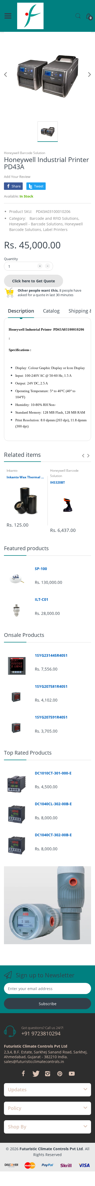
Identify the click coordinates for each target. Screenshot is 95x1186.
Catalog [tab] (51, 311)
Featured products (26, 548)
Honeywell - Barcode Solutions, (36, 223)
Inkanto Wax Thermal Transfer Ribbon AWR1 (26, 477)
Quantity (11, 258)
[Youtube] (72, 1073)
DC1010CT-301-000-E (53, 773)
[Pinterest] (60, 1073)
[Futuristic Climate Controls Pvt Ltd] (30, 16)
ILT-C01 (41, 599)
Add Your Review (17, 176)
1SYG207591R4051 (51, 717)
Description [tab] (21, 311)
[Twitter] (35, 1073)
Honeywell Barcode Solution (24, 153)
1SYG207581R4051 (51, 686)
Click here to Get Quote (33, 280)
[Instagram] (47, 1073)
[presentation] (83, 455)
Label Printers (55, 229)
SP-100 (41, 568)
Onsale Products (24, 634)
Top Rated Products (28, 752)
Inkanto (12, 470)
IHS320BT (57, 482)
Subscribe (47, 1003)
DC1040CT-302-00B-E (53, 835)
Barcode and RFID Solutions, (54, 218)
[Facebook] (23, 1073)
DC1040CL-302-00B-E (53, 804)
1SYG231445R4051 (51, 655)
